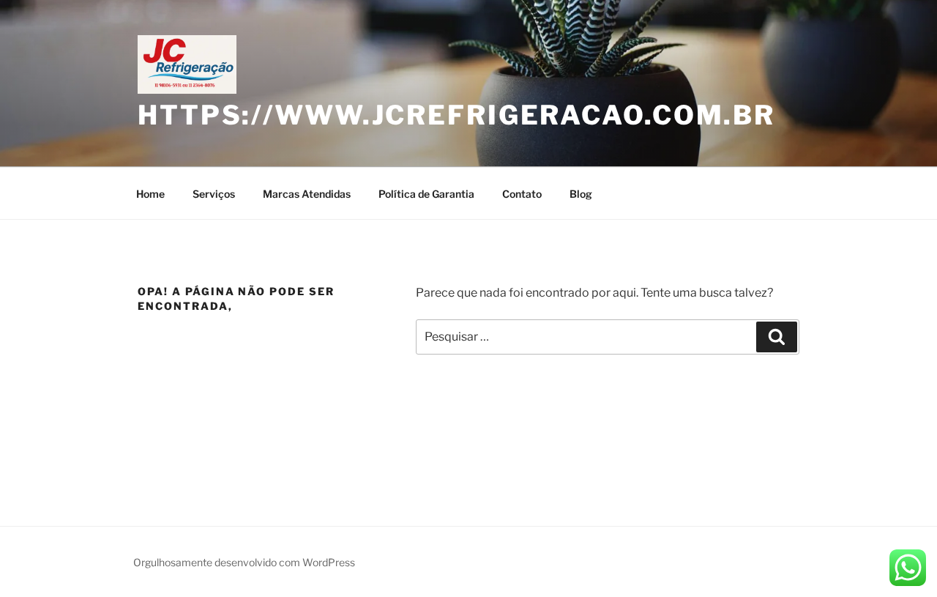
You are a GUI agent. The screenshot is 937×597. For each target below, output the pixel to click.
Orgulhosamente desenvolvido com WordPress (244, 562)
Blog (581, 194)
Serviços (214, 194)
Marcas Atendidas (307, 194)
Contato (522, 194)
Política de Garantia (426, 194)
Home (150, 194)
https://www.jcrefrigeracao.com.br (456, 115)
